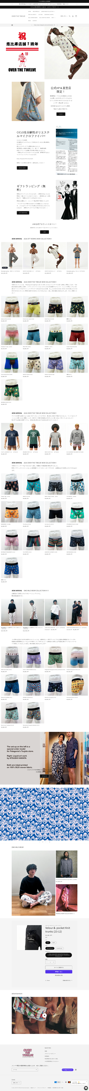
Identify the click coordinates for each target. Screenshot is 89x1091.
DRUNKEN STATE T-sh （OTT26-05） (30, 452)
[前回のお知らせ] (12, 4)
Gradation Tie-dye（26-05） (7, 346)
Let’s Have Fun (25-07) (49, 524)
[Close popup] (86, 1081)
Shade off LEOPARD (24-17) (6, 697)
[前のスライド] (39, 786)
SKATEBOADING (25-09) (71, 552)
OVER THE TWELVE (18, 1087)
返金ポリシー (33, 1087)
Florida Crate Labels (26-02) (28, 319)
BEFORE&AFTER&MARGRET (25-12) (8, 552)
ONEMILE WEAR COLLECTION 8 (64, 913)
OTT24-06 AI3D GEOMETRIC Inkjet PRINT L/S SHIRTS (66, 879)
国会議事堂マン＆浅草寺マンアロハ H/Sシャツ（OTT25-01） (33, 628)
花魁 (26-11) (69, 374)
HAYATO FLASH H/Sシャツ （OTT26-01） (53, 271)
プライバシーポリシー (50, 1053)
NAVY (53, 942)
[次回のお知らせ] (76, 4)
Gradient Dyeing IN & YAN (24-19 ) (73, 669)
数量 (46, 959)
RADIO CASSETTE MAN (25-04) (51, 496)
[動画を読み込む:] (44, 1015)
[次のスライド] (45, 786)
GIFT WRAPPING (23, 212)
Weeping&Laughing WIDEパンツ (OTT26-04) (10, 271)
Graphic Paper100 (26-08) (72, 346)
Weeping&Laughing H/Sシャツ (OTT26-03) (76, 271)
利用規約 (47, 1056)
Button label (22, 168)
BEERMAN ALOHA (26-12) (6, 402)
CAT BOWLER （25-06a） (72, 496)
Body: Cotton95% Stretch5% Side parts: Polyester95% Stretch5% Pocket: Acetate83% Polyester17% (59, 955)
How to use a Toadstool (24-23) (7, 725)
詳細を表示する (66, 980)
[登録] (36, 1069)
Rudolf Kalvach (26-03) (49, 319)
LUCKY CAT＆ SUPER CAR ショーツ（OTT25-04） (55, 627)
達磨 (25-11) (3, 579)
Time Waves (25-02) (27, 524)
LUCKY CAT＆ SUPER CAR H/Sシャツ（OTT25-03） (77, 627)
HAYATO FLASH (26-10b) (49, 374)
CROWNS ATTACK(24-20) (28, 697)
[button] (47, 11)
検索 (46, 1051)
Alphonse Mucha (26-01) (6, 319)
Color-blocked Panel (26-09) (6, 374)
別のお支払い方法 (59, 975)
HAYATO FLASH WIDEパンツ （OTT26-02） (32, 271)
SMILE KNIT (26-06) (27, 346)
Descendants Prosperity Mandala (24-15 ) (31, 725)
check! (61, 114)
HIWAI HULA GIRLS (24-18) (6, 669)
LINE (44, 232)
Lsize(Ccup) (59, 948)
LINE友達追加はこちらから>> (52, 1061)
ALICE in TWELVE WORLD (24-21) (29, 669)
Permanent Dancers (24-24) (72, 697)
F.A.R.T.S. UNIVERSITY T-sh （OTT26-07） (9, 452)
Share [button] (48, 980)
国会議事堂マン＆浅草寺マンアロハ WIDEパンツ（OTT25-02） (11, 628)
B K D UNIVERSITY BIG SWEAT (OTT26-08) (75, 452)
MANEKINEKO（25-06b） (6, 524)
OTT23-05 (59, 776)
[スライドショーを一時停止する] (49, 786)
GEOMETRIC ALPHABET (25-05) (51, 552)
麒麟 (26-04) (69, 319)
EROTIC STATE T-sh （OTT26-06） (52, 452)
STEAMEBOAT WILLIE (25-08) (72, 524)
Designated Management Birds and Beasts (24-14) (55, 669)
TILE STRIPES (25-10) (27, 552)
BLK (48, 942)
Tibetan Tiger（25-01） (6, 496)
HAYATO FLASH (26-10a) (28, 374)
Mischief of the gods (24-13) (50, 697)
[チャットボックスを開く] (86, 1088)
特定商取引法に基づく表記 (51, 1058)
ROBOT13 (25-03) (26, 496)
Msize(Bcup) (50, 948)
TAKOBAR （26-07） (49, 346)
